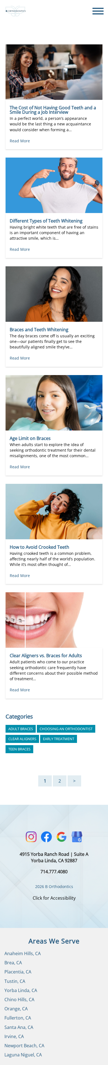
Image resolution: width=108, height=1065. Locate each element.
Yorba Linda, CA (20, 990)
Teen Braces (19, 749)
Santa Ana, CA (18, 1027)
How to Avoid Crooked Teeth (39, 547)
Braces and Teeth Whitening (39, 329)
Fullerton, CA (17, 1018)
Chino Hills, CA (19, 999)
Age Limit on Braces (30, 438)
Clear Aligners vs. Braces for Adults (46, 655)
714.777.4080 (54, 872)
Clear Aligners (22, 738)
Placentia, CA (17, 972)
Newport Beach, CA (24, 1046)
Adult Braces (20, 728)
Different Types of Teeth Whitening (46, 221)
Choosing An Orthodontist (66, 728)
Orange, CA (16, 1009)
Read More (20, 140)
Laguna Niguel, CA (23, 1055)
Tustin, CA (14, 981)
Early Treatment (58, 738)
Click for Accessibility (54, 898)
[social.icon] (31, 836)
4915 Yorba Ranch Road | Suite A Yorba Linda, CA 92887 (54, 857)
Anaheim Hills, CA (22, 953)
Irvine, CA (14, 1036)
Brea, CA (13, 963)
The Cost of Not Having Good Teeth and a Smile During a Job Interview (53, 109)
